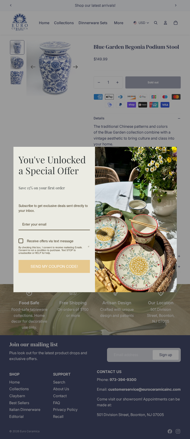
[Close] (171, 152)
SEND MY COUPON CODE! (54, 266)
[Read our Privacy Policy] (88, 248)
